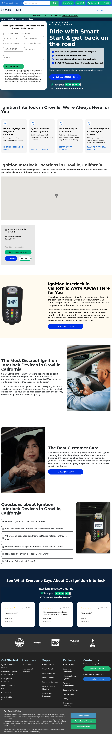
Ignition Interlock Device (69, 300)
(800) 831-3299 (103, 3)
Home (2, 19)
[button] (56, 196)
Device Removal (48, 673)
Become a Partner (70, 690)
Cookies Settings (83, 715)
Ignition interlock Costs (13, 148)
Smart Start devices (66, 148)
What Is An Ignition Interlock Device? (9, 673)
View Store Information (14, 247)
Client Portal (68, 3)
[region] (56, 721)
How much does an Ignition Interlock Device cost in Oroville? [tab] (34, 546)
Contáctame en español (19, 34)
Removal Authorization (68, 684)
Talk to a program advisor (97, 148)
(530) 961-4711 (12, 258)
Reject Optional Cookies (83, 721)
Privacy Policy (35, 732)
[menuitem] (97, 10)
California (22, 19)
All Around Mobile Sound (17, 230)
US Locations (27, 664)
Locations (12, 19)
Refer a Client (68, 664)
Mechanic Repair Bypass (70, 677)
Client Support (48, 664)
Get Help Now (13, 66)
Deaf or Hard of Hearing (48, 687)
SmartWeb (80, 3)
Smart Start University (68, 704)
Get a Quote (6, 693)
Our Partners (68, 694)
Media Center (48, 678)
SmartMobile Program (6, 698)
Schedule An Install (19, 252)
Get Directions (26, 258)
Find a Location (39, 150)
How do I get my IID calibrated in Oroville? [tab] (25, 521)
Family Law (67, 699)
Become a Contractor (67, 670)
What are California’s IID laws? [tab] (20, 561)
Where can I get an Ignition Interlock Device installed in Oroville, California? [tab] (36, 538)
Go (54, 3)
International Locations (27, 670)
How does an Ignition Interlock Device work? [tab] (27, 554)
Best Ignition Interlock (6, 680)
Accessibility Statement (47, 694)
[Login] (97, 10)
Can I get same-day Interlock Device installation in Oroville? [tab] (34, 529)
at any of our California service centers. (72, 318)
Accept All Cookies (83, 727)
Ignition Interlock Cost (8, 687)
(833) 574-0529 (97, 669)
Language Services (50, 682)
